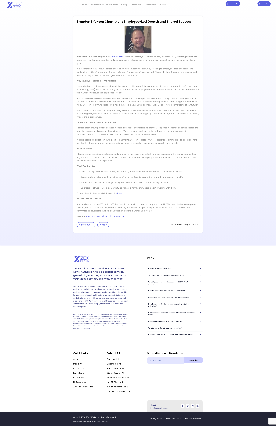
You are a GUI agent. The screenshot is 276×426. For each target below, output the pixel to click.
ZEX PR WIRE (118, 56)
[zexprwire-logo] (14, 2)
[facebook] (183, 406)
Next (102, 224)
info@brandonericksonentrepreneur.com (105, 216)
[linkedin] (197, 406)
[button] (175, 268)
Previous (85, 224)
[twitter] (188, 406)
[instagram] (192, 406)
